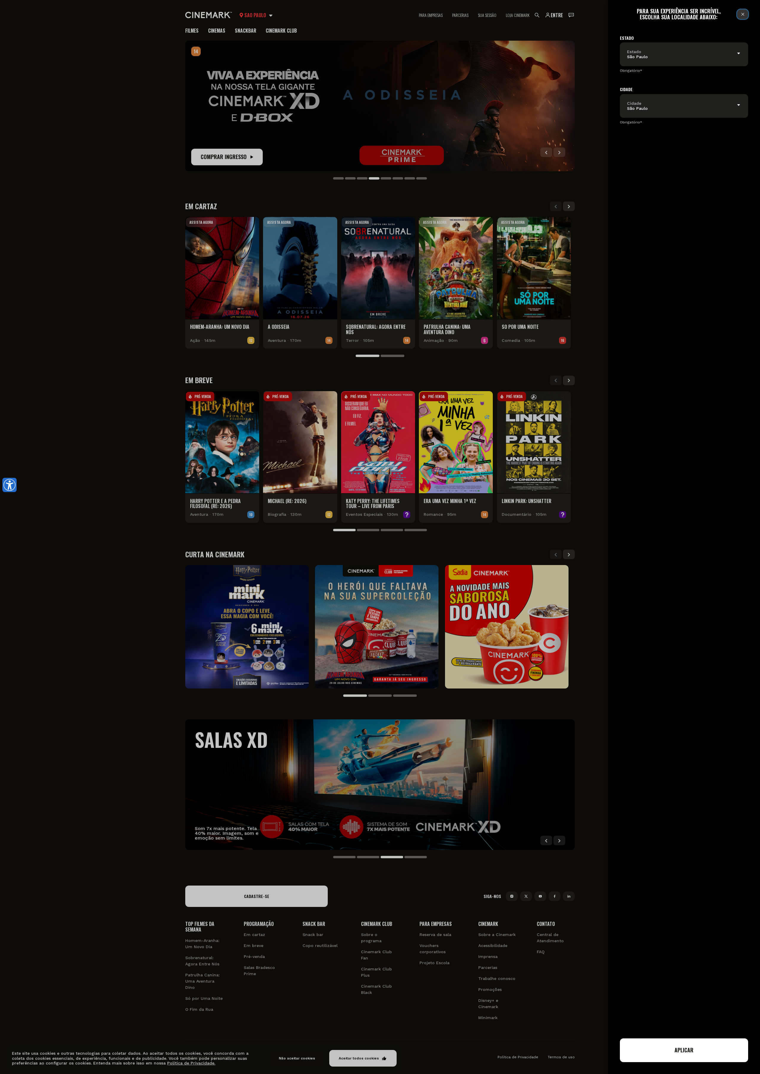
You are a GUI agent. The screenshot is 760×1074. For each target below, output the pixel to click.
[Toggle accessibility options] (9, 485)
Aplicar (684, 1050)
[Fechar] (742, 14)
